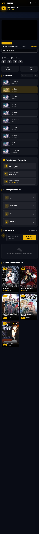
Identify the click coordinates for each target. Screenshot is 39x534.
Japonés (7, 43)
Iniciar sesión (30, 237)
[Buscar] (31, 3)
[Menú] (35, 3)
